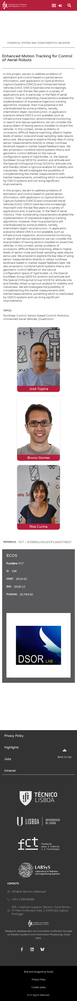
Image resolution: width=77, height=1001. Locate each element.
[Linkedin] (32, 949)
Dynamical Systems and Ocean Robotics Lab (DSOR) (38, 43)
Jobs (7, 759)
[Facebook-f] (22, 949)
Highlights (11, 747)
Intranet (10, 771)
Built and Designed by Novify (38, 972)
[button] (53, 5)
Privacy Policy (14, 736)
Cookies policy (38, 987)
